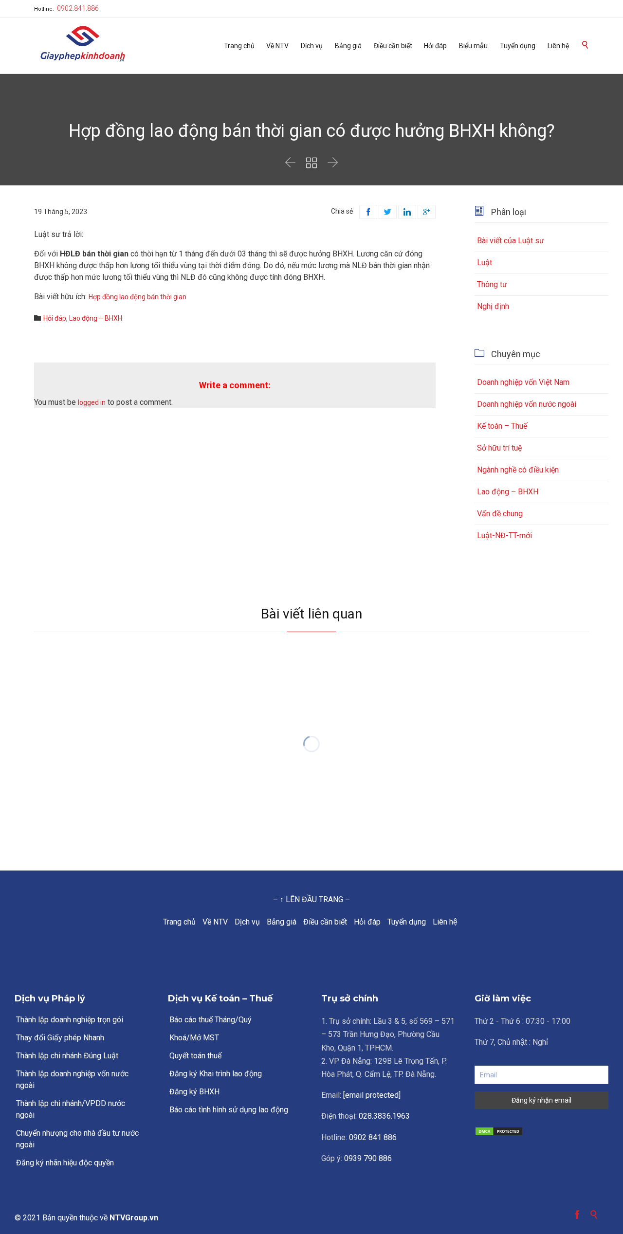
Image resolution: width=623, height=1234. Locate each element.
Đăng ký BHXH (194, 1091)
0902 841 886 (373, 1137)
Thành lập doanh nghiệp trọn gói (69, 1019)
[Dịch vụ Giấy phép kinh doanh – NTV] (82, 44)
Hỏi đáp (54, 318)
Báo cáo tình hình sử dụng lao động (228, 1109)
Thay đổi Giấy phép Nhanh (60, 1037)
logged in (92, 402)
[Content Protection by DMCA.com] (541, 1131)
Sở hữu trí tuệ (499, 448)
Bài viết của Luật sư (510, 240)
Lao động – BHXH (95, 318)
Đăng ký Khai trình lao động (215, 1073)
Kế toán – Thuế (502, 426)
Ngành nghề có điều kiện (518, 469)
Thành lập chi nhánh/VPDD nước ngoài (70, 1109)
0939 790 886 (368, 1158)
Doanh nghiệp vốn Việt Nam (523, 382)
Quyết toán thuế (195, 1055)
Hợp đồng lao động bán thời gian (137, 297)
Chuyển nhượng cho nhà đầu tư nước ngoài (77, 1138)
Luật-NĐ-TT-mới (504, 535)
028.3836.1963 (384, 1116)
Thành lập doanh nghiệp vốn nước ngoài (72, 1079)
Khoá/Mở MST (194, 1037)
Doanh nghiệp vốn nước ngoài (526, 404)
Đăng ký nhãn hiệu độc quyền (65, 1162)
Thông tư (492, 284)
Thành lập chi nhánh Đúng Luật (67, 1055)
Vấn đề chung (500, 513)
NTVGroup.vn (134, 1217)
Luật (484, 262)
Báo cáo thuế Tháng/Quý (210, 1019)
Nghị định (493, 306)
